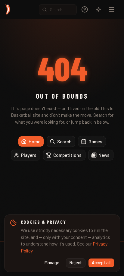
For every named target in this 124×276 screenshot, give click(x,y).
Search (64, 141)
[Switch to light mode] (98, 9)
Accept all (101, 262)
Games (95, 141)
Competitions (67, 155)
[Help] (84, 9)
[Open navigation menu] (112, 9)
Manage (52, 262)
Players (28, 155)
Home (34, 141)
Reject (76, 262)
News (104, 155)
